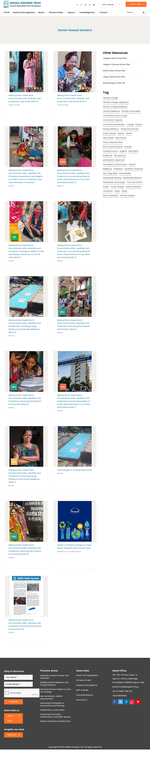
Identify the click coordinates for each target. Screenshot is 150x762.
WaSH (117, 191)
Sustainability (125, 173)
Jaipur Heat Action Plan (114, 76)
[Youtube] (138, 701)
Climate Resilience (111, 111)
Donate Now (135, 4)
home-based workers (113, 142)
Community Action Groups (115, 115)
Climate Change (110, 97)
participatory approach (114, 160)
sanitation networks (134, 169)
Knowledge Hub (87, 12)
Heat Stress (108, 137)
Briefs (11, 185)
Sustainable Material (132, 177)
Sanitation (118, 169)
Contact (103, 12)
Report (60, 185)
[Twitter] (120, 701)
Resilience (107, 169)
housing (127, 146)
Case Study (14, 105)
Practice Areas (56, 12)
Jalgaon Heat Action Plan (115, 58)
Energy (138, 124)
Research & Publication (69, 551)
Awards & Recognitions (24, 12)
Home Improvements (113, 146)
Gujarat (120, 133)
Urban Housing (117, 186)
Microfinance (120, 155)
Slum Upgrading (110, 173)
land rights (133, 151)
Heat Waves (120, 137)
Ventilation (108, 191)
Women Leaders (127, 195)
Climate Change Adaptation (116, 102)
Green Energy (109, 133)
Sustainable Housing (112, 177)
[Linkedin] (126, 701)
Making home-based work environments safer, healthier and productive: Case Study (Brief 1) (73, 98)
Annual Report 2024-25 (114, 83)
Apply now (10, 718)
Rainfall (132, 164)
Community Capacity (113, 120)
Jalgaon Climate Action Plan (116, 64)
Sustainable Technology (114, 182)
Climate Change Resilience (115, 106)
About (41, 12)
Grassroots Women (130, 129)
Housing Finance (110, 151)
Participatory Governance (115, 164)
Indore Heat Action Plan (114, 70)
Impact (71, 12)
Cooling (130, 124)
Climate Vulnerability (131, 111)
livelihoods (107, 155)
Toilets (106, 186)
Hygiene (123, 151)
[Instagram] (132, 701)
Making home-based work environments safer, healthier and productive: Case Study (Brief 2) (25, 98)
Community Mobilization (114, 124)
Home (6, 12)
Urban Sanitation (133, 186)
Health (129, 133)
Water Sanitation (110, 195)
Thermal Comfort (135, 182)
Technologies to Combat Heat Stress (74, 470)
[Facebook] (114, 701)
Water (124, 191)
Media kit (12, 735)
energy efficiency (111, 129)
